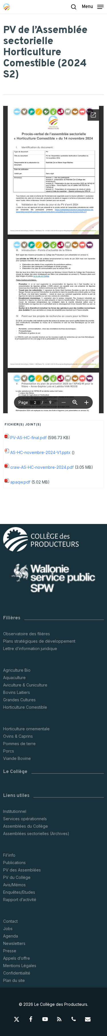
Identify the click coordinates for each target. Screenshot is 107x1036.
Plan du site (14, 980)
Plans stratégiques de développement (39, 641)
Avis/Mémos (14, 884)
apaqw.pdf (20, 482)
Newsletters (14, 943)
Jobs (8, 928)
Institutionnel (14, 811)
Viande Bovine (17, 758)
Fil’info (9, 855)
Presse (9, 950)
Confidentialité (16, 973)
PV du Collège (17, 877)
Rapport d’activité (19, 899)
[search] (73, 6)
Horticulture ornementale (26, 728)
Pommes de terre (19, 743)
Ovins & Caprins (18, 736)
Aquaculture (14, 677)
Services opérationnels (25, 818)
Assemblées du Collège (25, 826)
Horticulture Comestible (25, 707)
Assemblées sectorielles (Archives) (36, 833)
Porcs (8, 751)
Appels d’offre (16, 958)
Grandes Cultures (19, 699)
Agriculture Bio (17, 670)
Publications (14, 862)
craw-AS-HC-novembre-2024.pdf (42, 467)
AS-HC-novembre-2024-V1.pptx (40, 452)
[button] (93, 6)
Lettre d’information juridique (30, 648)
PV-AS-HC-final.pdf (28, 437)
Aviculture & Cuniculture (25, 685)
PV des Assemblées (22, 870)
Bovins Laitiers (16, 692)
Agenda (10, 936)
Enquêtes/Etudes (19, 892)
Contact (10, 921)
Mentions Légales (19, 965)
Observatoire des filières (26, 633)
